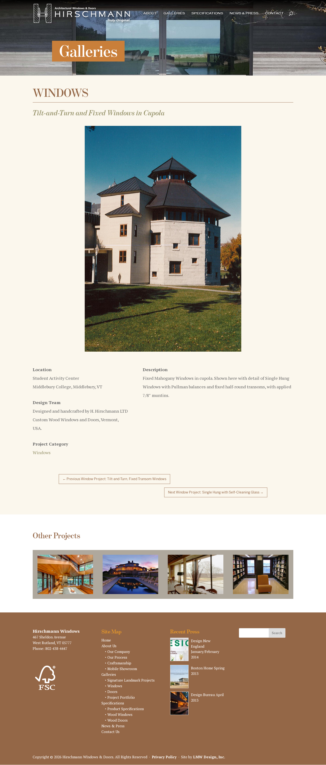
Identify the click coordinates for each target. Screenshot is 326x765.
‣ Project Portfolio (120, 702)
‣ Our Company (117, 656)
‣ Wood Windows (118, 719)
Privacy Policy (164, 761)
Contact (274, 13)
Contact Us (110, 736)
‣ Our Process (116, 662)
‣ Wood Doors (116, 725)
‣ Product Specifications (124, 713)
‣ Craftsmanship (118, 667)
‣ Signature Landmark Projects (130, 685)
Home (106, 644)
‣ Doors (111, 696)
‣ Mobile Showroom (121, 673)
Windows (42, 457)
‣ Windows (113, 690)
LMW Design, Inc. (209, 761)
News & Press (244, 13)
